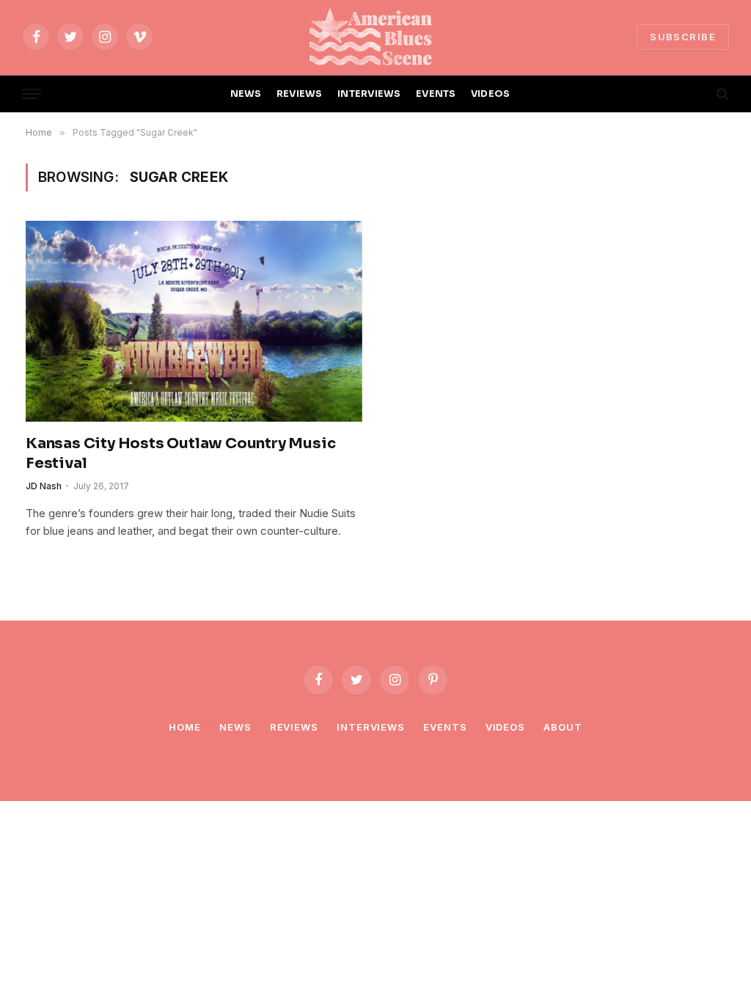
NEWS (246, 94)
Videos (505, 727)
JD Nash (44, 485)
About (562, 727)
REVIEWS (299, 94)
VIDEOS (490, 94)
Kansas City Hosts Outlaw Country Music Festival (180, 453)
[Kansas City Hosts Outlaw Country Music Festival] (194, 321)
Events (444, 727)
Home (185, 727)
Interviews (371, 727)
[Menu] (31, 94)
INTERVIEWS (369, 94)
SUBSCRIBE (683, 37)
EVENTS (436, 94)
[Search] (721, 94)
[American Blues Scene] (375, 36)
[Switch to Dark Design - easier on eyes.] (697, 93)
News (235, 727)
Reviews (294, 727)
